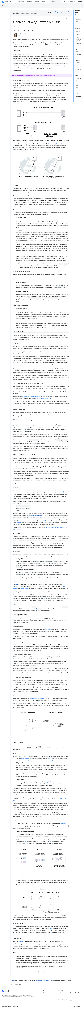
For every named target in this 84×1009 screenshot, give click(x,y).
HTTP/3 (15, 823)
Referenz (37, 1)
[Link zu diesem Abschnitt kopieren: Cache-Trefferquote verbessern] (37, 454)
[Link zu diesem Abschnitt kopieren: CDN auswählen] (25, 331)
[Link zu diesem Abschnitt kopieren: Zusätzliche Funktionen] (28, 409)
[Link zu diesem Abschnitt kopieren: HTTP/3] (18, 820)
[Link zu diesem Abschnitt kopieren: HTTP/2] (18, 753)
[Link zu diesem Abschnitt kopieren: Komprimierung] (24, 627)
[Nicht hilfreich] (68, 18)
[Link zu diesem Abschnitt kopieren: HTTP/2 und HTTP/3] (26, 743)
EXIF (51, 928)
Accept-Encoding (25, 588)
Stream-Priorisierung (34, 760)
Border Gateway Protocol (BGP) (55, 144)
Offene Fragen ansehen (48, 995)
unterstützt (43, 521)
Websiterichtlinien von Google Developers (44, 980)
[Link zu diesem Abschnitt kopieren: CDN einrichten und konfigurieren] (38, 420)
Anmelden (80, 1)
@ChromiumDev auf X (74, 992)
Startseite (15, 18)
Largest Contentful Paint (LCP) (44, 398)
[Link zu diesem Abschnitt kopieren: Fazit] (17, 952)
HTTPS (50, 698)
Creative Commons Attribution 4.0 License (47, 979)
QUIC (42, 841)
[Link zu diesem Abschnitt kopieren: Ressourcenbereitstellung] (30, 80)
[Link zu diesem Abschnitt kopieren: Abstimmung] (22, 533)
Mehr (43, 1)
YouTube (72, 995)
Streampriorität (47, 782)
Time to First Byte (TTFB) (60, 390)
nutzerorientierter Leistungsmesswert (31, 396)
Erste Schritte (29, 1)
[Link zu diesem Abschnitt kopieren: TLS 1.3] (18, 696)
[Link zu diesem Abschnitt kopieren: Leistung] (19, 343)
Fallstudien (59, 997)
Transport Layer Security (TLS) (37, 698)
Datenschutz (15, 1006)
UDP (25, 841)
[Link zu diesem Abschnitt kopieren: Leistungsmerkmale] (28, 615)
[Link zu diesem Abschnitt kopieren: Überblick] (21, 51)
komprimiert (48, 629)
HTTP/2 (22, 756)
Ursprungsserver (29, 65)
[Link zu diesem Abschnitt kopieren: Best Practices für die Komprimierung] (32, 678)
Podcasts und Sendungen (62, 999)
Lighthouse (65, 491)
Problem (19, 522)
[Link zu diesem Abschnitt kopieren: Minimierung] (22, 938)
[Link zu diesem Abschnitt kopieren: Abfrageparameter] (23, 551)
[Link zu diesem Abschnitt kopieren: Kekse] (17, 604)
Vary (16, 584)
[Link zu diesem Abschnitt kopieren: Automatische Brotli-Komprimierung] (32, 654)
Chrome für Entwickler (61, 992)
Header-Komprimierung (47, 760)
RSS (71, 1000)
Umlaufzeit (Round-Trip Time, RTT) (56, 65)
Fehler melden (46, 992)
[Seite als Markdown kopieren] (19, 26)
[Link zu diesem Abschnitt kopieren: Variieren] (19, 582)
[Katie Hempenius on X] (19, 36)
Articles (4, 6)
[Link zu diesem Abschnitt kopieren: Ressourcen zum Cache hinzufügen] (32, 196)
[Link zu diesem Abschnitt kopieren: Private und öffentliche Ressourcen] (30, 280)
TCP (51, 841)
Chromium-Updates (61, 995)
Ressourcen (20, 1)
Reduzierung (21, 941)
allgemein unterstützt (60, 748)
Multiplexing (26, 760)
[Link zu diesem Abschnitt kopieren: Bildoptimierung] (24, 923)
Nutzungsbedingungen (6, 1006)
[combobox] (55, 1)
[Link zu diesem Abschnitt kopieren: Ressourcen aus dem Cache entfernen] (33, 210)
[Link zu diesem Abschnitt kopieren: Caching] (19, 185)
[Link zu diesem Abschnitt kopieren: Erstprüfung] (22, 488)
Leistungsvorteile (25, 758)
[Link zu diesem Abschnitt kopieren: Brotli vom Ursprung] (24, 642)
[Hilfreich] (66, 18)
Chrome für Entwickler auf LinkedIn (75, 997)
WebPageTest (56, 491)
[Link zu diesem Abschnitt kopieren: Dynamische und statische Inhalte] (29, 305)
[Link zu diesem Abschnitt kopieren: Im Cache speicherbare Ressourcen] (31, 271)
